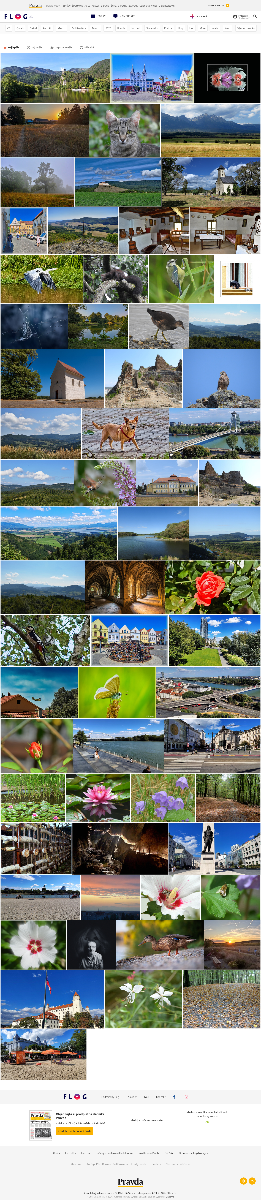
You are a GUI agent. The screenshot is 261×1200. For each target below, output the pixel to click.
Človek (20, 28)
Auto (87, 6)
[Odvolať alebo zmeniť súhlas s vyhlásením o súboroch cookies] (243, 1181)
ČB (8, 28)
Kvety (215, 28)
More (203, 28)
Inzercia (85, 1153)
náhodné (89, 47)
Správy (66, 6)
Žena (113, 6)
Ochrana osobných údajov (193, 1153)
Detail (33, 28)
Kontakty (70, 1153)
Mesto (61, 28)
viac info (170, 1196)
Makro (95, 28)
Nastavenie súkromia (178, 1164)
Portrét (47, 28)
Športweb (77, 6)
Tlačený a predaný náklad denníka (114, 1153)
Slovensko (152, 28)
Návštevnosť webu (149, 1153)
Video (154, 6)
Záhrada (133, 6)
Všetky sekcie (216, 5)
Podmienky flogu (111, 1097)
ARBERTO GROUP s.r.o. (164, 1193)
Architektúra (79, 28)
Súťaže (169, 1153)
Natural (136, 28)
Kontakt (161, 1097)
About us (76, 1164)
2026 (108, 28)
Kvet (227, 28)
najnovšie (36, 47)
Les (191, 28)
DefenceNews (167, 6)
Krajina (168, 28)
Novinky (132, 1097)
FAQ (146, 1097)
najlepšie (13, 47)
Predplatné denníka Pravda (74, 1131)
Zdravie (105, 6)
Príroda (121, 28)
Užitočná (145, 6)
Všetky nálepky (246, 28)
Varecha (122, 6)
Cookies (156, 1164)
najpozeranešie (63, 47)
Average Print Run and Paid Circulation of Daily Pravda (116, 1164)
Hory (180, 28)
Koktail (95, 6)
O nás (56, 1153)
